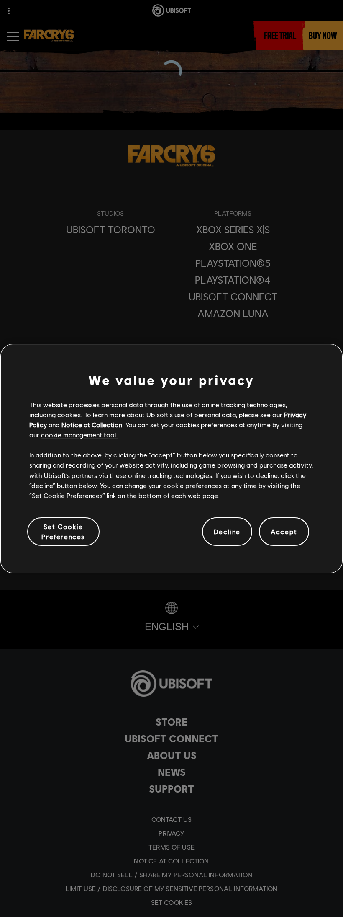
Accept (284, 531)
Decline (227, 531)
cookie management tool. (79, 435)
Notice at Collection (91, 425)
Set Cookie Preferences (63, 531)
